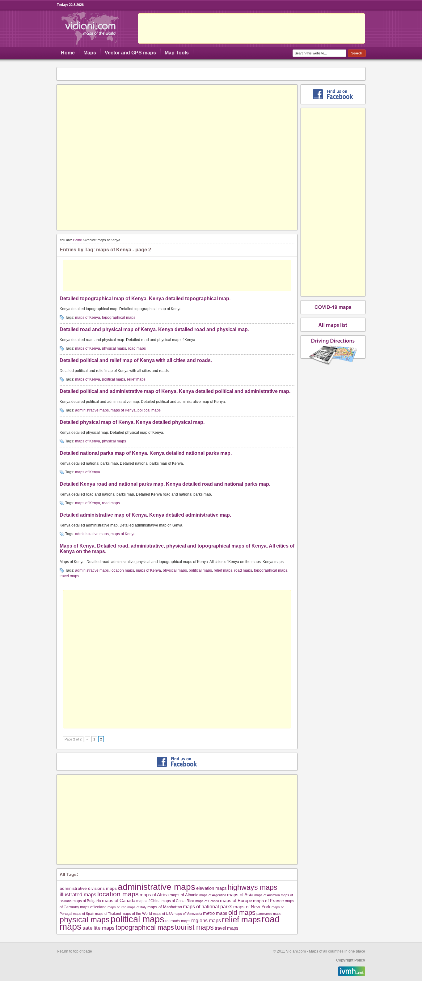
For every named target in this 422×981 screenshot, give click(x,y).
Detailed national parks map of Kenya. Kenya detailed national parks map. (146, 453)
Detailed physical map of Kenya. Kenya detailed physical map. (132, 422)
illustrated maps (78, 894)
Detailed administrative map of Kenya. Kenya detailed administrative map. (145, 515)
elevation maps (211, 888)
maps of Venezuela (188, 913)
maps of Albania (184, 895)
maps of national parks (207, 906)
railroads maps (177, 921)
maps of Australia (267, 895)
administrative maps (92, 410)
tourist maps (194, 927)
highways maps (252, 887)
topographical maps (118, 317)
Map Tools (177, 52)
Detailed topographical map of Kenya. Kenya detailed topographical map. (145, 298)
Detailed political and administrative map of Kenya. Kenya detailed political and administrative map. (175, 391)
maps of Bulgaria (87, 901)
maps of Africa (154, 894)
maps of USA (163, 913)
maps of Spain (83, 913)
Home (68, 52)
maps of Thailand (108, 913)
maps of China (148, 901)
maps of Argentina (212, 895)
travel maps (69, 576)
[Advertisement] (251, 28)
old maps (241, 912)
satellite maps (98, 928)
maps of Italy (136, 907)
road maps (137, 348)
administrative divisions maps (88, 888)
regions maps (206, 920)
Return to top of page (74, 951)
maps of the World (137, 913)
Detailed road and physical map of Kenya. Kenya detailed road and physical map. (154, 329)
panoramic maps (268, 913)
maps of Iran (117, 907)
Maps (89, 52)
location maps (122, 570)
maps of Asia (240, 894)
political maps (113, 379)
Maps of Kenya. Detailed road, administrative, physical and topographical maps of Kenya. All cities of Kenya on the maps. (177, 548)
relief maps (136, 379)
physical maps (114, 348)
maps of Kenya (87, 317)
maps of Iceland (93, 907)
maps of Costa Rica (178, 901)
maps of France (268, 900)
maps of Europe (236, 900)
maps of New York (252, 906)
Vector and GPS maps (130, 52)
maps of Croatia (207, 901)
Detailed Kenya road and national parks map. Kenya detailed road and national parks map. (165, 484)
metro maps (215, 913)
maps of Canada (118, 900)
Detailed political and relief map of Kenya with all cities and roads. (136, 360)
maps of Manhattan (164, 907)
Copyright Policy (350, 960)
